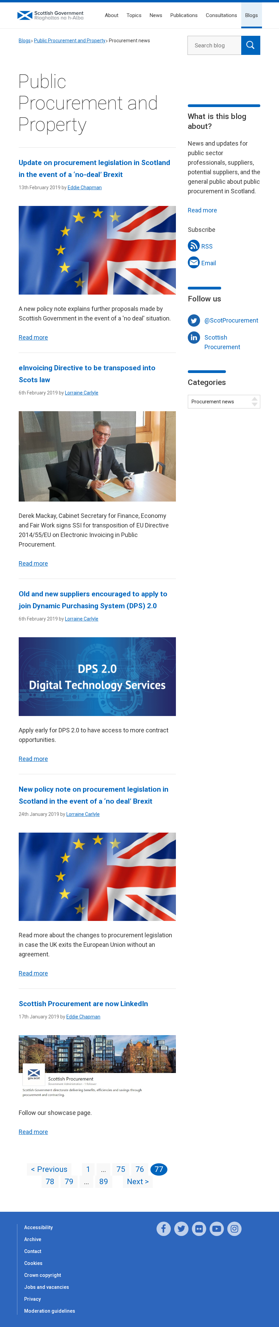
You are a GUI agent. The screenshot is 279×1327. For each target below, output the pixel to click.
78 (50, 1181)
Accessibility (38, 1227)
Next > (138, 1181)
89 (103, 1181)
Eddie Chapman (85, 187)
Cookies (33, 1263)
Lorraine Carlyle (81, 393)
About (111, 15)
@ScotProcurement (231, 320)
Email (208, 263)
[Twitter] (181, 1229)
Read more (33, 337)
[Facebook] (164, 1229)
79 (69, 1181)
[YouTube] (217, 1229)
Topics (134, 15)
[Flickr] (199, 1229)
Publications (184, 15)
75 (120, 1169)
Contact (32, 1251)
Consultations (221, 15)
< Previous (49, 1169)
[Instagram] (234, 1229)
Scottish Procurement (222, 339)
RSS (207, 246)
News (156, 15)
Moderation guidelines (49, 1311)
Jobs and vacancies (46, 1287)
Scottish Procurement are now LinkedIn (83, 1004)
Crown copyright (42, 1275)
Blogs (251, 15)
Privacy (32, 1299)
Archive (32, 1239)
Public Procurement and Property (69, 40)
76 (139, 1169)
